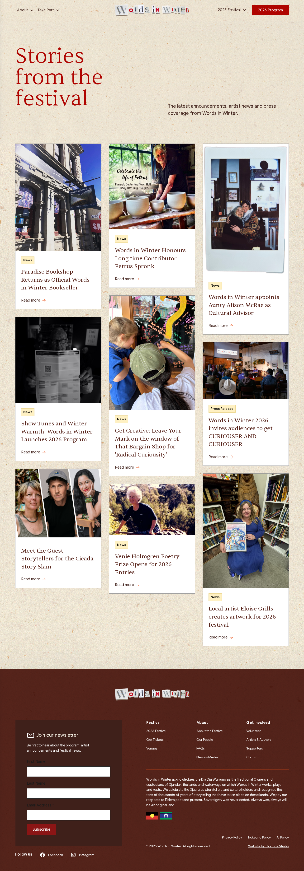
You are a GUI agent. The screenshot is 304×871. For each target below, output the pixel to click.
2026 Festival (156, 731)
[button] (25, 10)
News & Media (207, 757)
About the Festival (209, 731)
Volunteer (253, 731)
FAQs (200, 748)
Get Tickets (154, 739)
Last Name (36, 783)
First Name (36, 761)
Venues (151, 748)
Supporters (254, 748)
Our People (204, 739)
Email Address (40, 805)
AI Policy (282, 837)
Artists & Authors (258, 739)
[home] (152, 10)
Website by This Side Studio (268, 846)
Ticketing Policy (259, 837)
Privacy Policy (232, 837)
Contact (252, 757)
